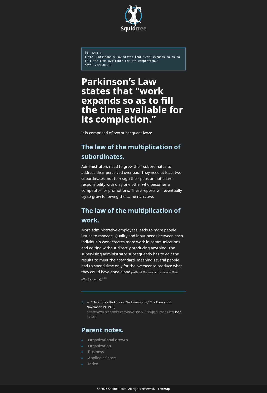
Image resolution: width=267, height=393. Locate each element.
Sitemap (164, 389)
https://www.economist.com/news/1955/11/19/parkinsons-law (130, 312)
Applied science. (102, 357)
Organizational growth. (108, 339)
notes (91, 317)
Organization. (100, 345)
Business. (96, 351)
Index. (93, 363)
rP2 (104, 278)
